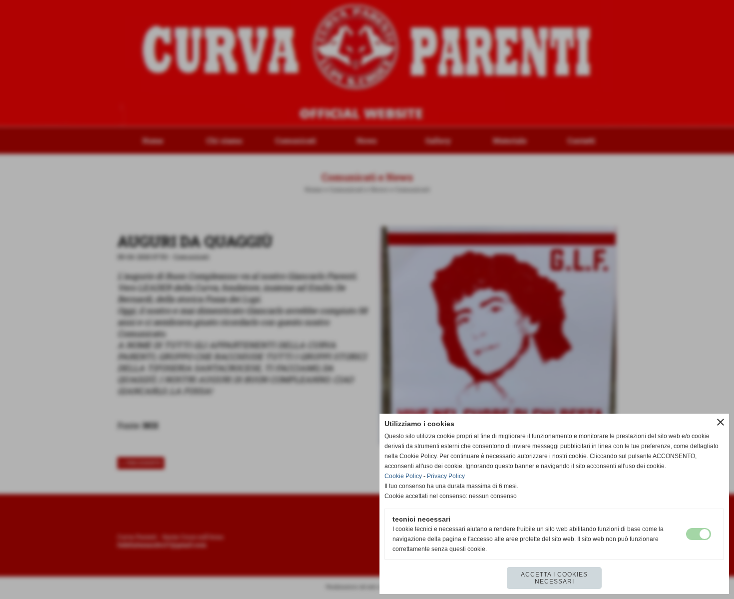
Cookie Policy (403, 476)
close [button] (721, 422)
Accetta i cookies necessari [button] (554, 578)
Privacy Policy (446, 476)
